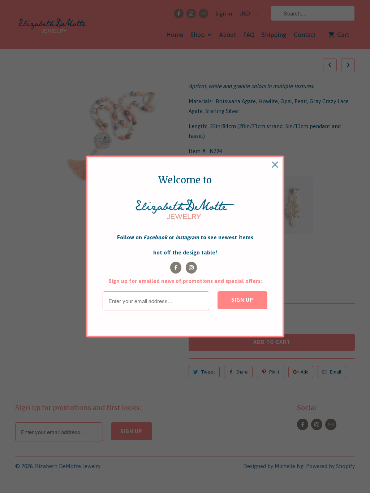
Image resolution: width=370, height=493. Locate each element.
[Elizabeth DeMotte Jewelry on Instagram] (191, 268)
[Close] (275, 164)
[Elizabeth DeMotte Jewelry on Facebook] (175, 268)
